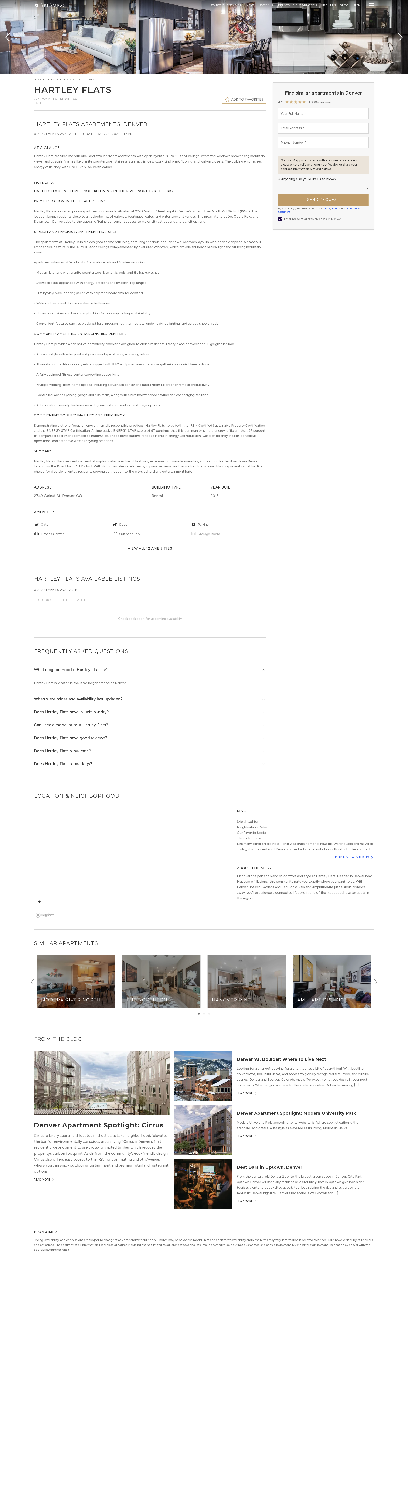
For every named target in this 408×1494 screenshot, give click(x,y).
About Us (328, 5)
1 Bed (63, 600)
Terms (326, 208)
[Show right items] (375, 981)
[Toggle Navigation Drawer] (371, 5)
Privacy (336, 208)
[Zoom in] (39, 902)
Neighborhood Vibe (252, 827)
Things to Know (249, 838)
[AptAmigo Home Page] (51, 5)
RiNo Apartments (59, 79)
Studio (44, 600)
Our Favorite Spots (251, 833)
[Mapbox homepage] (45, 915)
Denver (39, 79)
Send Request (323, 200)
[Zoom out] (39, 908)
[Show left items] (32, 981)
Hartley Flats (84, 79)
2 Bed (81, 600)
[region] (132, 863)
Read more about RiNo (352, 857)
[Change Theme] (36, 5)
